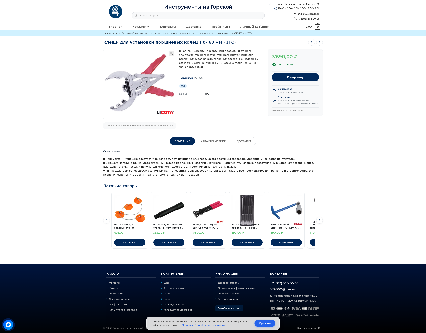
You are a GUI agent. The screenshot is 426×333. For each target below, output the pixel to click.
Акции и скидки (174, 288)
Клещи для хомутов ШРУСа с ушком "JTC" (206, 226)
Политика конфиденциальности (238, 288)
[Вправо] (319, 220)
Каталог (114, 288)
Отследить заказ (174, 304)
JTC (183, 86)
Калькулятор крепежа (123, 309)
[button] (171, 53)
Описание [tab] (182, 141)
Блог (167, 282)
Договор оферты (228, 282)
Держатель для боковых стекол (124, 226)
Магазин (114, 282)
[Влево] (106, 220)
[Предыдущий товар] (311, 42)
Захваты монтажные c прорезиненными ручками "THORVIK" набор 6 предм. (245, 226)
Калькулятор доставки (178, 309)
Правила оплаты (228, 293)
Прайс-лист (116, 293)
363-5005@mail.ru (309, 13)
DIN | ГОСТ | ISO (118, 304)
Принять (265, 323)
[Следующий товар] (319, 42)
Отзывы (168, 293)
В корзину (295, 77)
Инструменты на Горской (198, 7)
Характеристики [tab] (213, 141)
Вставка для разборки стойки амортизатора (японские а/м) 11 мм (167, 226)
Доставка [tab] (244, 141)
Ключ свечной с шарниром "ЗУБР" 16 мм (286, 226)
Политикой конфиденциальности (203, 325)
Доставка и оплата (120, 299)
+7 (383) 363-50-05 (309, 18)
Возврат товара (228, 299)
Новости (169, 299)
